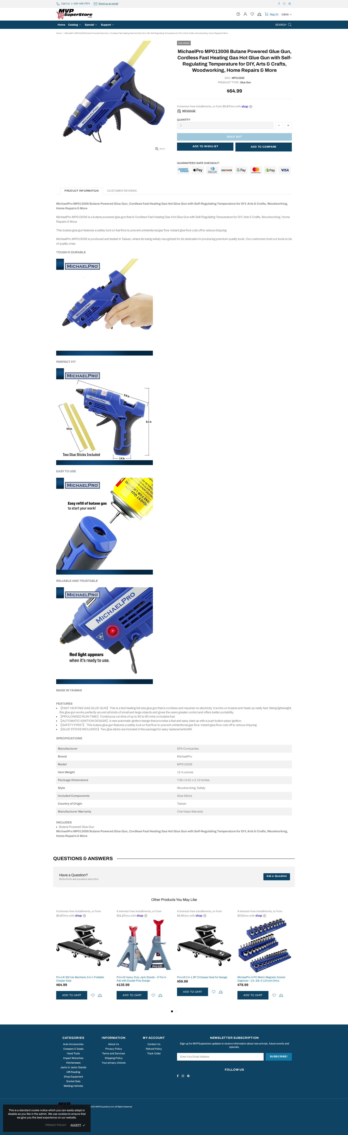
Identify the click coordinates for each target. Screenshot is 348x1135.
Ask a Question (276, 876)
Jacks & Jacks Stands (73, 1067)
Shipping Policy (114, 1058)
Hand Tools (73, 1053)
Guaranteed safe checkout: (198, 163)
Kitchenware (73, 1062)
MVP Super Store (74, 14)
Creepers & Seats (73, 1048)
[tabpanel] (204, 959)
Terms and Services (113, 1053)
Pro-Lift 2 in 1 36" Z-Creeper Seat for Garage (81, 977)
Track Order (154, 1053)
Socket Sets (73, 1081)
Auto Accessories (73, 1044)
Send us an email (108, 3)
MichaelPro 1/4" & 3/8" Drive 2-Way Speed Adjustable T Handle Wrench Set (261, 979)
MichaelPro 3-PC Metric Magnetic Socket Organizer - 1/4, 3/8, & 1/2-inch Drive (140, 979)
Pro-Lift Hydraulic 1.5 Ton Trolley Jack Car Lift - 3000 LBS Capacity (204, 979)
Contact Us (154, 1044)
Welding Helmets (73, 1086)
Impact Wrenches (73, 1058)
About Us (113, 1044)
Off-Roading (73, 1072)
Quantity (184, 119)
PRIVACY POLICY (55, 1125)
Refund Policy (154, 1048)
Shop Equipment (73, 1076)
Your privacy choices (114, 1062)
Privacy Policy (113, 1048)
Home (59, 33)
